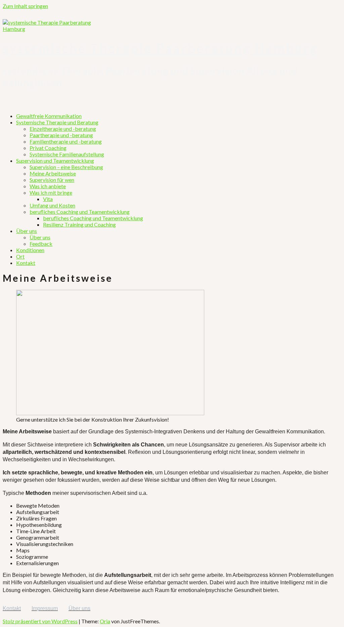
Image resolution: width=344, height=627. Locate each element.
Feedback (41, 243)
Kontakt (25, 263)
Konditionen (30, 250)
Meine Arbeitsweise (53, 173)
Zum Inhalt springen (25, 6)
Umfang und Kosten (52, 205)
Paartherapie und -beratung (61, 135)
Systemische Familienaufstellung (67, 154)
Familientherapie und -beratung (66, 141)
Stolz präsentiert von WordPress (40, 621)
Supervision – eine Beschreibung (66, 167)
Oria (105, 621)
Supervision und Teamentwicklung (55, 160)
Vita (48, 199)
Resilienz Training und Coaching (79, 224)
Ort (20, 256)
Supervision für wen (52, 180)
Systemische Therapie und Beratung (57, 122)
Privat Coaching (48, 148)
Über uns (26, 231)
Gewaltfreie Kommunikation (49, 116)
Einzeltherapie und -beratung (63, 128)
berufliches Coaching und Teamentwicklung (80, 211)
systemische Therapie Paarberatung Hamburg (160, 48)
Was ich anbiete (48, 186)
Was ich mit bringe (51, 192)
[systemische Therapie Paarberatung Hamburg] (53, 29)
